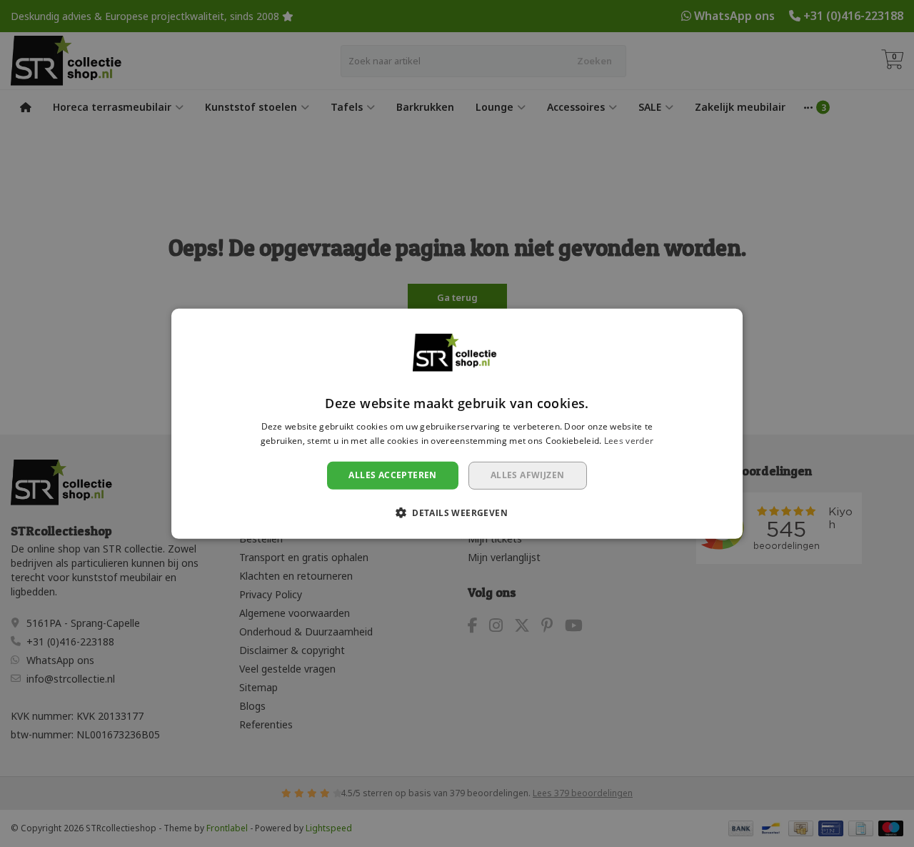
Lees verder (628, 440)
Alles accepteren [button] (392, 475)
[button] (457, 512)
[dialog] (457, 423)
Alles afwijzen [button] (528, 475)
